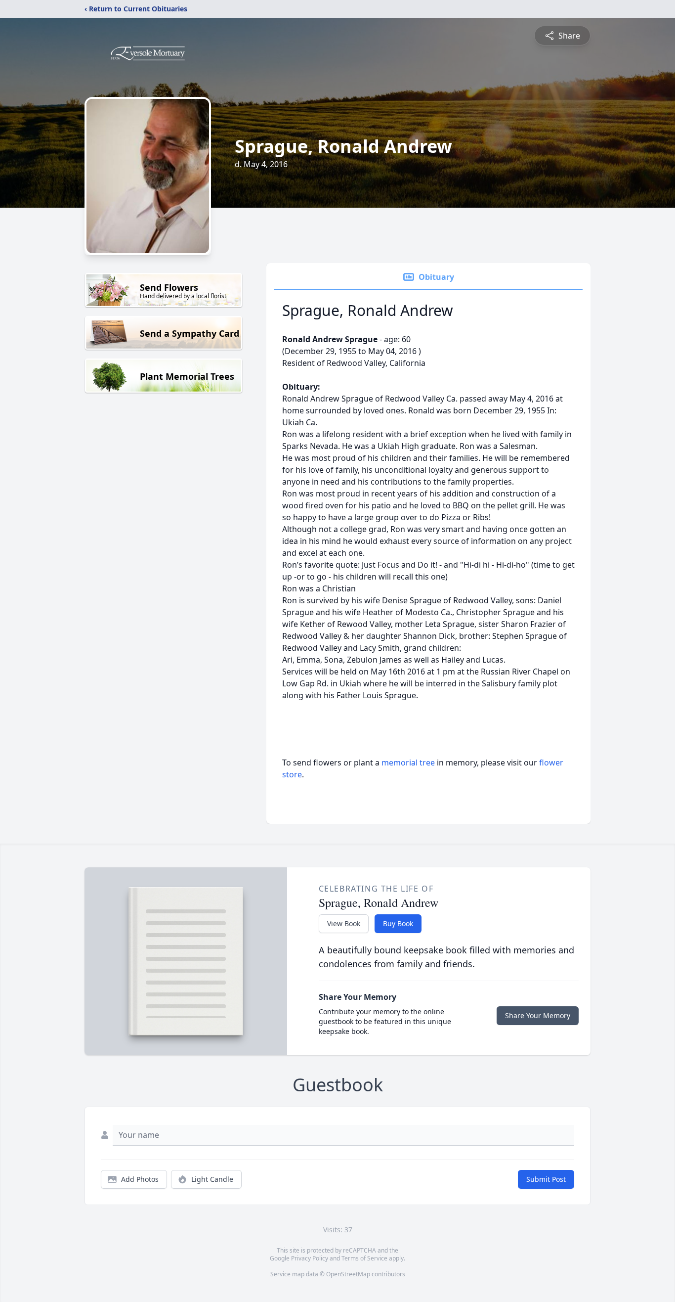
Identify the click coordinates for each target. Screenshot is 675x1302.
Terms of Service (364, 1258)
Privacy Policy (309, 1258)
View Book (343, 923)
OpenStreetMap (348, 1274)
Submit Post (546, 1179)
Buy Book (398, 923)
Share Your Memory (537, 1015)
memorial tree (408, 762)
